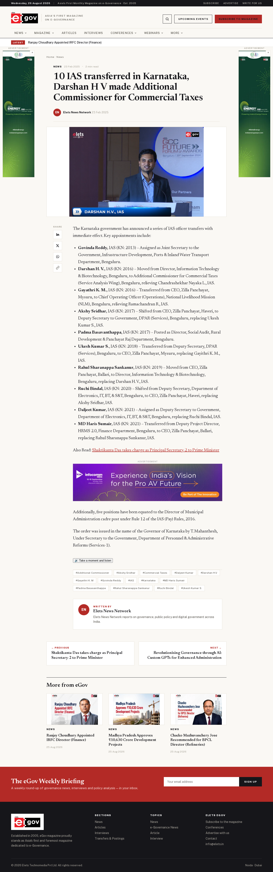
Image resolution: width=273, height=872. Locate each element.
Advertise (230, 3)
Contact (211, 838)
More (175, 33)
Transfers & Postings (109, 838)
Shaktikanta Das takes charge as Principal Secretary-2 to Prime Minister (155, 450)
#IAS (131, 580)
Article (155, 833)
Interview (156, 838)
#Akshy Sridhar (125, 572)
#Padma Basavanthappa (91, 588)
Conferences (122, 33)
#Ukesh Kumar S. (191, 588)
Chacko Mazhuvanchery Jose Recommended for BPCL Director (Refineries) (193, 740)
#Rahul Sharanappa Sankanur (131, 588)
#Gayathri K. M (84, 580)
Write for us (252, 3)
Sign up (250, 781)
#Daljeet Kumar (183, 572)
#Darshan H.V (209, 572)
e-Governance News (164, 827)
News (19, 33)
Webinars (152, 33)
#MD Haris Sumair (174, 580)
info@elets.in (215, 844)
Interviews (93, 33)
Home (50, 56)
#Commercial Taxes (155, 572)
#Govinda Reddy (111, 580)
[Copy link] (57, 267)
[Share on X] (57, 245)
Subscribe (211, 3)
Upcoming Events (193, 18)
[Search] (167, 19)
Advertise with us (217, 833)
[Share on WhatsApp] (57, 256)
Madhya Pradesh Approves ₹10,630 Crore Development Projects (132, 740)
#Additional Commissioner (92, 572)
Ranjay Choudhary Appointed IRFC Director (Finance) (65, 42)
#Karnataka (148, 580)
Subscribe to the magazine (224, 822)
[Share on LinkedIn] (57, 234)
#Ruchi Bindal (165, 588)
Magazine (42, 33)
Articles (69, 33)
